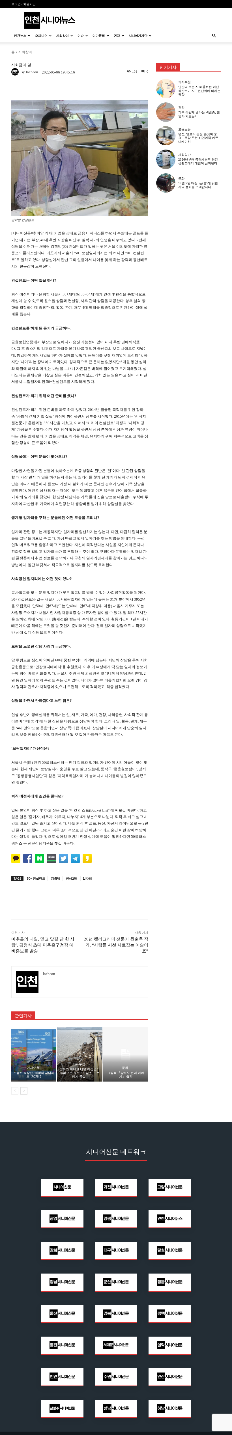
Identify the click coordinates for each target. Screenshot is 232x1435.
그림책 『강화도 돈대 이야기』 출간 (125, 1074)
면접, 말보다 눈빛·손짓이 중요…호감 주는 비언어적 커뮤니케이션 (198, 137)
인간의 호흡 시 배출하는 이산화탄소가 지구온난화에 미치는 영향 (199, 90)
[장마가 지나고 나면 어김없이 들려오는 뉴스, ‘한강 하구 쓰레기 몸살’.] (79, 1054)
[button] (214, 35)
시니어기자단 (138, 35)
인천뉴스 (20, 35)
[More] (119, 88)
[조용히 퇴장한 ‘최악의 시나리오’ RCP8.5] (33, 1054)
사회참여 (62, 35)
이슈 (81, 35)
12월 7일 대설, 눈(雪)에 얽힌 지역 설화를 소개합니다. (198, 185)
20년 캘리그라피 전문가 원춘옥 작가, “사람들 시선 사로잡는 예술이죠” (116, 945)
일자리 (87, 878)
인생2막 (71, 878)
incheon (32, 72)
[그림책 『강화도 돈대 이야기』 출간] (125, 1054)
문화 (125, 1067)
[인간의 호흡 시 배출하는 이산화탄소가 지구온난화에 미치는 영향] (165, 88)
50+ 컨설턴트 (36, 878)
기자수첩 (33, 1067)
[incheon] (15, 71)
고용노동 (184, 129)
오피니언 (41, 35)
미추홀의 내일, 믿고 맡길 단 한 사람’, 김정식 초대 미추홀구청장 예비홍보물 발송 (42, 945)
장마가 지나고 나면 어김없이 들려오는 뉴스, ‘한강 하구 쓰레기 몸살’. (80, 1072)
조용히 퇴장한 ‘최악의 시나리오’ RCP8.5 (33, 1074)
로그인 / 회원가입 (23, 4)
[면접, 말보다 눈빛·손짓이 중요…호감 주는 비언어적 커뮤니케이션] (165, 135)
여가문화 (99, 35)
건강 (117, 35)
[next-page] (23, 1091)
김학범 (55, 878)
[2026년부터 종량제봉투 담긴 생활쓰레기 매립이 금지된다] (165, 159)
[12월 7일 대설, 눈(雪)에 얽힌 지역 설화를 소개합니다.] (165, 183)
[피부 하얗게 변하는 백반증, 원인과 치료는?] (165, 112)
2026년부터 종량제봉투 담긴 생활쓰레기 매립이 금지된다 (198, 161)
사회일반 (184, 154)
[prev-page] (14, 1091)
